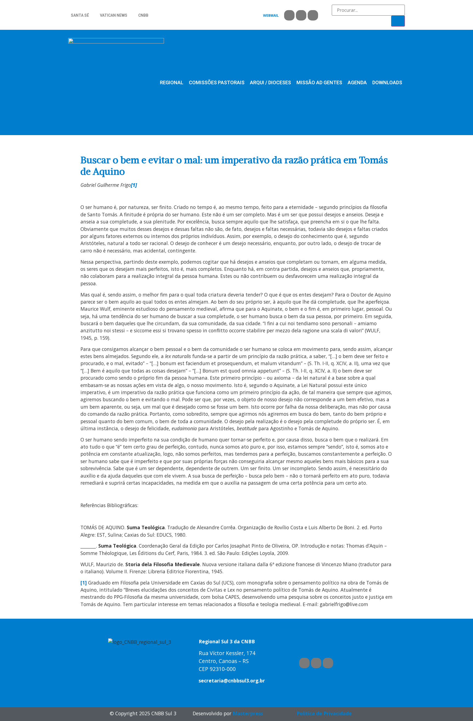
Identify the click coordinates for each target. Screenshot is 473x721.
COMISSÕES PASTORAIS (216, 82)
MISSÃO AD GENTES (319, 82)
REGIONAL (171, 82)
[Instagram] (313, 15)
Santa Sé (80, 15)
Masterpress (248, 713)
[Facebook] (289, 15)
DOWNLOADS (387, 82)
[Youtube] (301, 15)
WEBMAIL (271, 15)
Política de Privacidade (324, 713)
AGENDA (357, 82)
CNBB (143, 15)
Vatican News (113, 15)
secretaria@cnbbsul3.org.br (232, 680)
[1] (83, 582)
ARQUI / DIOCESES (270, 82)
